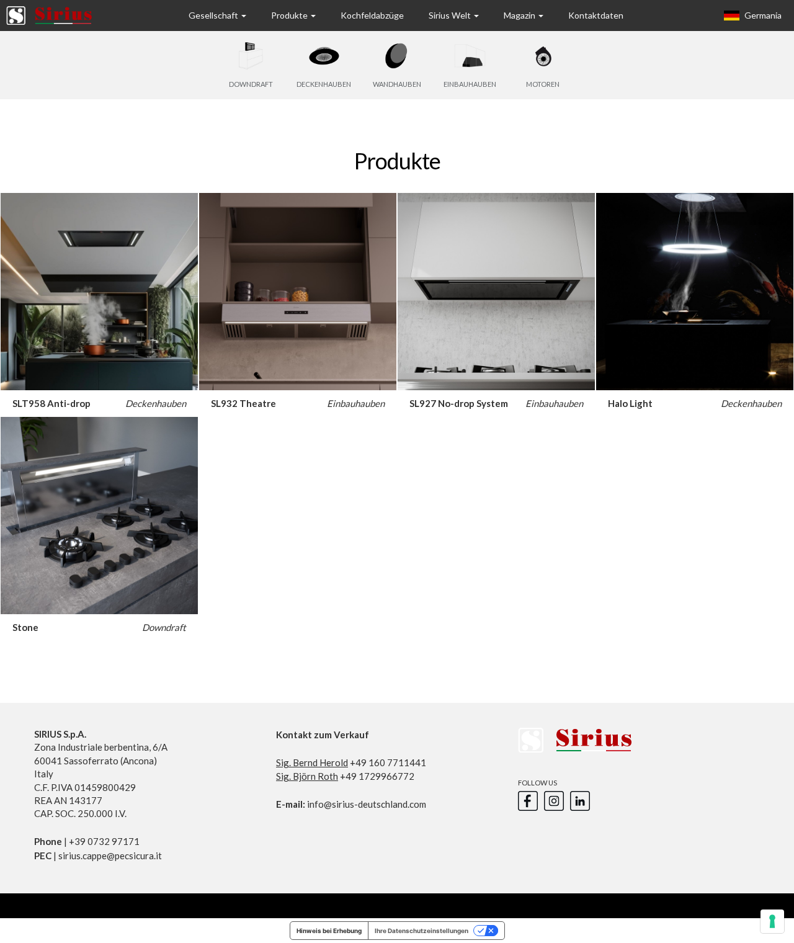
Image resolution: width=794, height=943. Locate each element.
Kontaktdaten (595, 15)
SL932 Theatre (243, 403)
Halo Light (630, 403)
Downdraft (164, 627)
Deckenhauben (155, 403)
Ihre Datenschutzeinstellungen (421, 930)
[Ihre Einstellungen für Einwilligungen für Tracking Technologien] (772, 921)
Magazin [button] (520, 15)
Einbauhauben (356, 403)
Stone (25, 627)
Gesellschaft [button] (214, 15)
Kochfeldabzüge (372, 15)
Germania (762, 15)
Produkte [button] (290, 15)
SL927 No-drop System (458, 403)
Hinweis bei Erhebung (329, 930)
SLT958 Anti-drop (51, 403)
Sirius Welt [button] (451, 15)
